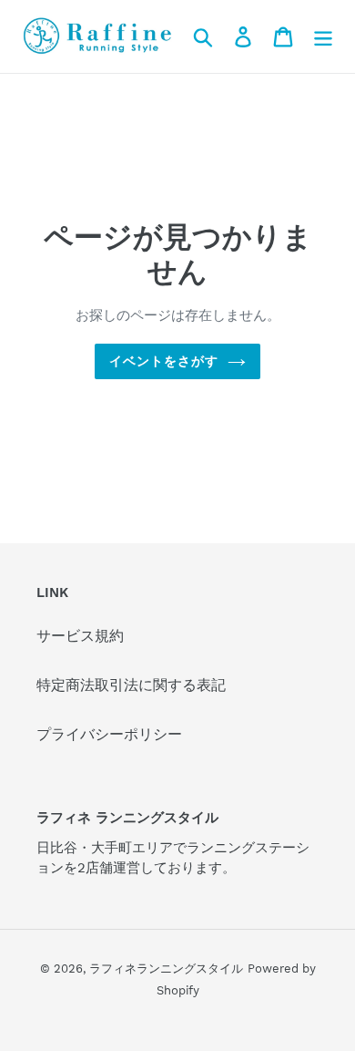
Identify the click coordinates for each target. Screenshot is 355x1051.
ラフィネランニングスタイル (166, 968)
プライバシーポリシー (109, 734)
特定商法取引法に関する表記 (131, 685)
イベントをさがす (164, 361)
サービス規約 (80, 635)
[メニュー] (323, 36)
